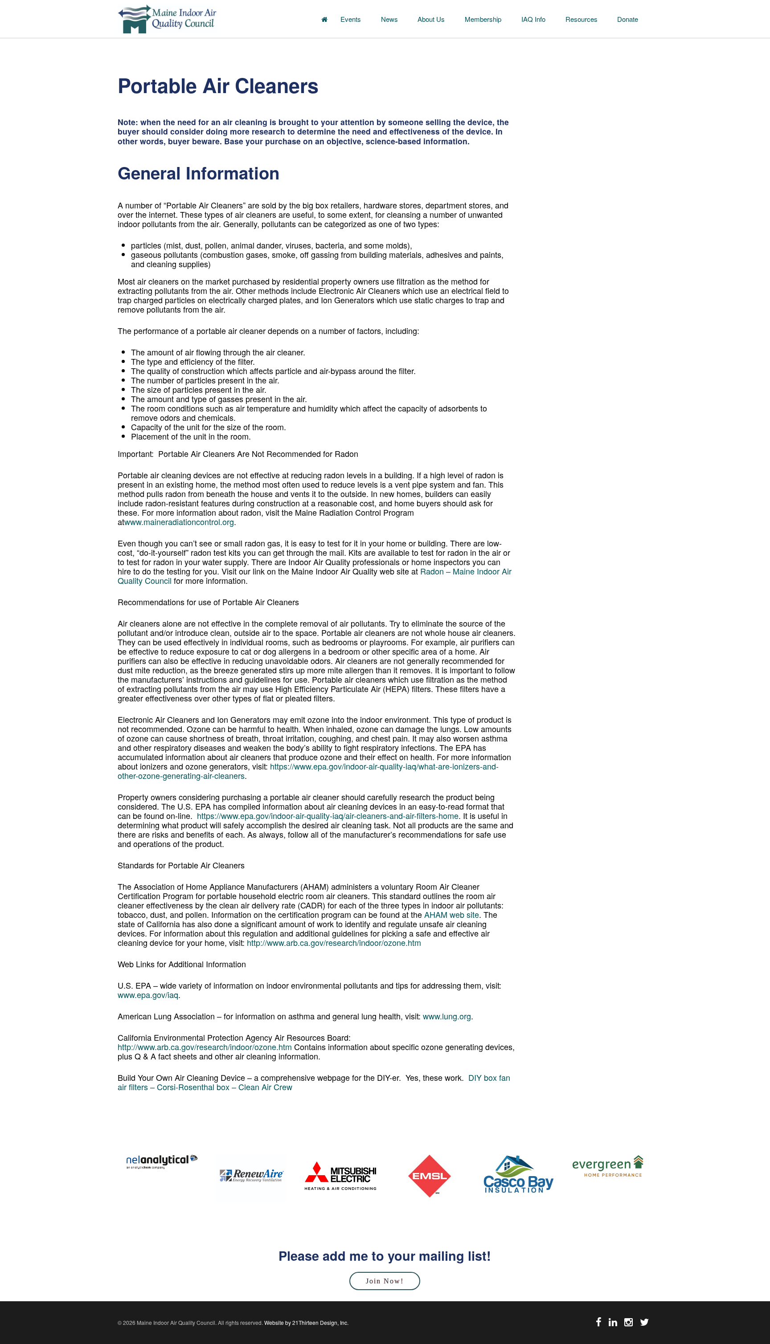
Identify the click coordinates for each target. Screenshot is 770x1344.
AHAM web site (451, 914)
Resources (581, 19)
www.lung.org (447, 1016)
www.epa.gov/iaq (148, 994)
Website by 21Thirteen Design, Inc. (305, 1322)
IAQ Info (533, 19)
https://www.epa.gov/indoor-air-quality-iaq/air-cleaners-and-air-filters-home (328, 815)
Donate (627, 19)
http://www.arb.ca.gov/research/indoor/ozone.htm (334, 942)
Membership (483, 19)
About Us (431, 19)
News (389, 19)
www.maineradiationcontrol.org (179, 521)
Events (350, 19)
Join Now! (385, 1281)
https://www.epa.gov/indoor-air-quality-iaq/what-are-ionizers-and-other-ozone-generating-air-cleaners (308, 770)
